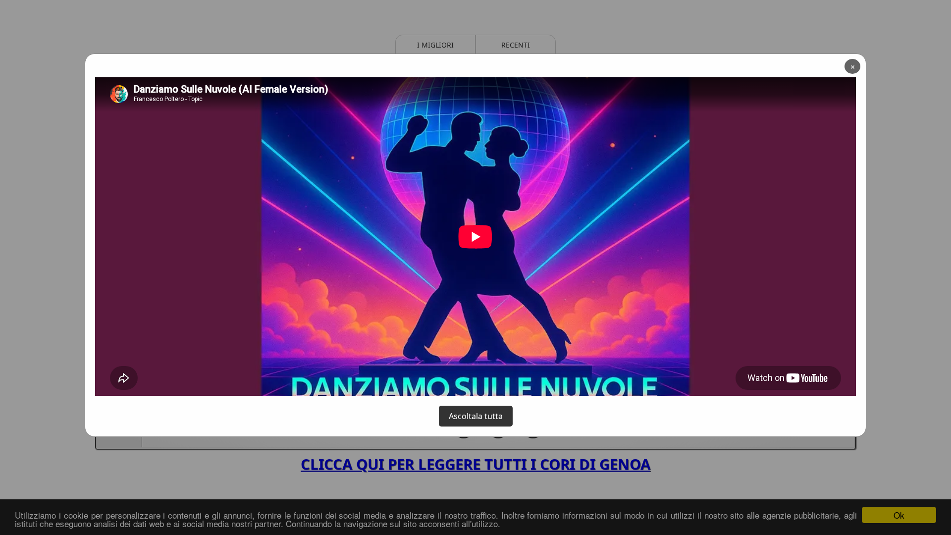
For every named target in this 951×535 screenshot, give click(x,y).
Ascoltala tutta (476, 416)
